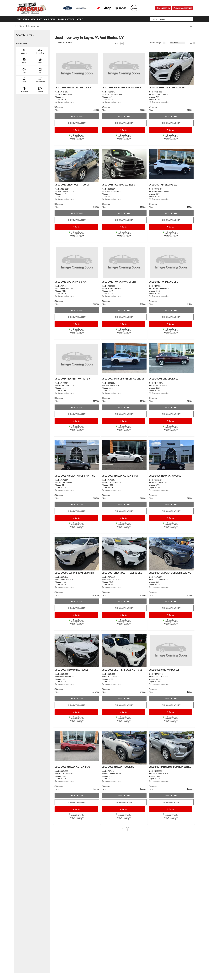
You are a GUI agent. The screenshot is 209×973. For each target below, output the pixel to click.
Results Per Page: (155, 43)
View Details (77, 116)
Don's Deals (23, 19)
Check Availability (77, 123)
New (33, 19)
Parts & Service (66, 19)
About (80, 19)
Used (39, 19)
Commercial (50, 19)
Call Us (77, 130)
